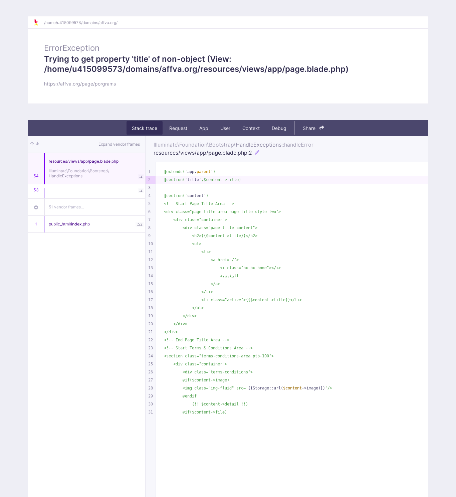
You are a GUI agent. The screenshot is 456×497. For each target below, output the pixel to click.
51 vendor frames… (66, 206)
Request (178, 128)
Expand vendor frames (119, 144)
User (225, 128)
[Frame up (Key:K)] (32, 144)
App (203, 128)
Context (251, 128)
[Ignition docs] (38, 22)
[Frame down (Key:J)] (37, 144)
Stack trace (144, 128)
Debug (279, 128)
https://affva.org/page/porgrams (80, 84)
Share (310, 128)
